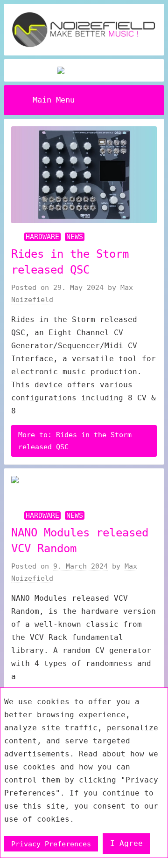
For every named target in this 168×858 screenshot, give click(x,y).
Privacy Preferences (51, 843)
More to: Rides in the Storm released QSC (75, 441)
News (74, 237)
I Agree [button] (126, 843)
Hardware (42, 237)
